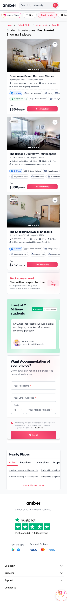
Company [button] (10, 565)
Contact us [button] (10, 587)
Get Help (53, 283)
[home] (9, 5)
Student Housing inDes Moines (23, 476)
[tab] (12, 462)
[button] (39, 5)
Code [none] (17, 405)
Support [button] (9, 580)
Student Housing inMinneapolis (23, 470)
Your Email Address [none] (24, 397)
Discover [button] (9, 573)
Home (10, 25)
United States (24, 25)
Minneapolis (41, 25)
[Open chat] (61, 595)
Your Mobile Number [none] (40, 409)
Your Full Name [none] (22, 385)
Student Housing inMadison (53, 476)
